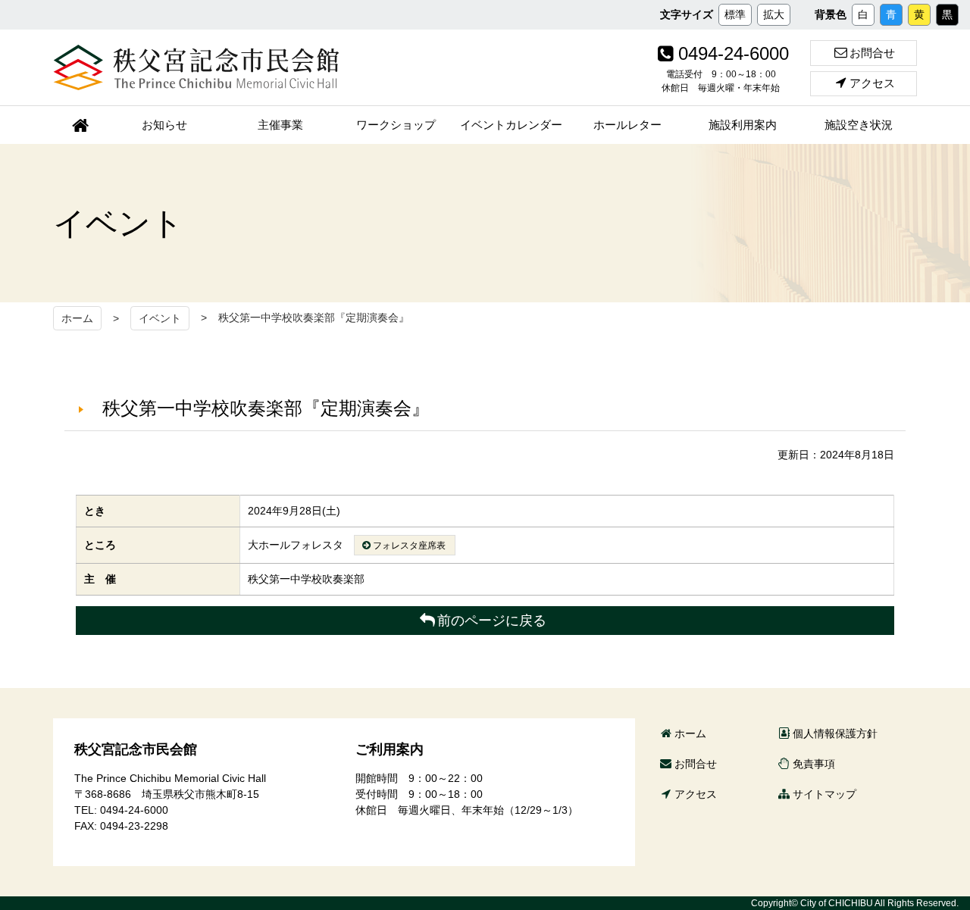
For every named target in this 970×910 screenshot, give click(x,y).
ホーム (77, 318)
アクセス (872, 83)
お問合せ (872, 52)
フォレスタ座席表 (409, 545)
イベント (160, 318)
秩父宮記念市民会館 (196, 67)
